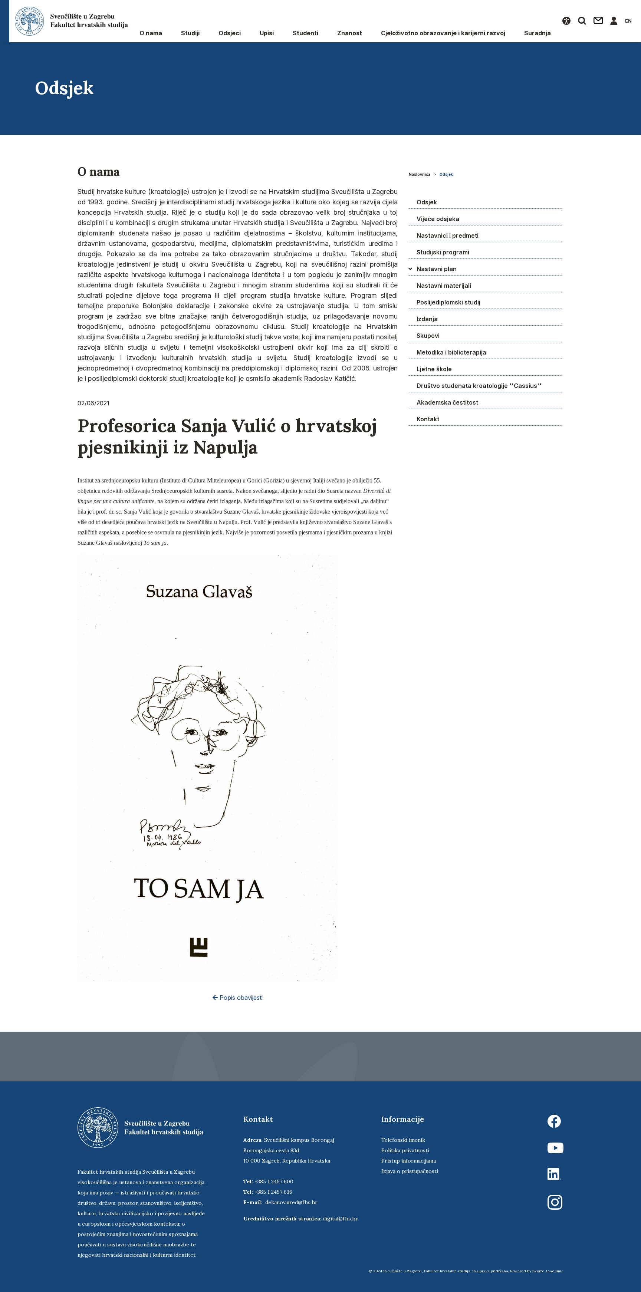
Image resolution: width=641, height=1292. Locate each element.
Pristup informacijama (408, 1160)
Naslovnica (419, 174)
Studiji (190, 33)
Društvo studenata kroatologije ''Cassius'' (479, 385)
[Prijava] (613, 21)
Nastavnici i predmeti (448, 235)
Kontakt (428, 419)
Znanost (349, 33)
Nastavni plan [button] (437, 269)
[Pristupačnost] (566, 21)
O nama (150, 33)
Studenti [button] (305, 33)
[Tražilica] (582, 21)
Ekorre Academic (547, 1271)
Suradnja (537, 33)
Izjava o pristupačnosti (409, 1171)
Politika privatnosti (405, 1150)
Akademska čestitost (447, 402)
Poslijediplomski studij (448, 302)
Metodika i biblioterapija (451, 352)
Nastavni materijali (444, 285)
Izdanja (427, 319)
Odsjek (446, 174)
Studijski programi (443, 252)
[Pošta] (598, 21)
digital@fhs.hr (340, 1218)
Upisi (267, 33)
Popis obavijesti (240, 997)
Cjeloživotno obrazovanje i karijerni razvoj (443, 33)
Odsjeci (229, 33)
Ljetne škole (434, 369)
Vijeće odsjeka (438, 219)
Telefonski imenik (403, 1140)
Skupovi (428, 335)
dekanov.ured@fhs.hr (291, 1202)
